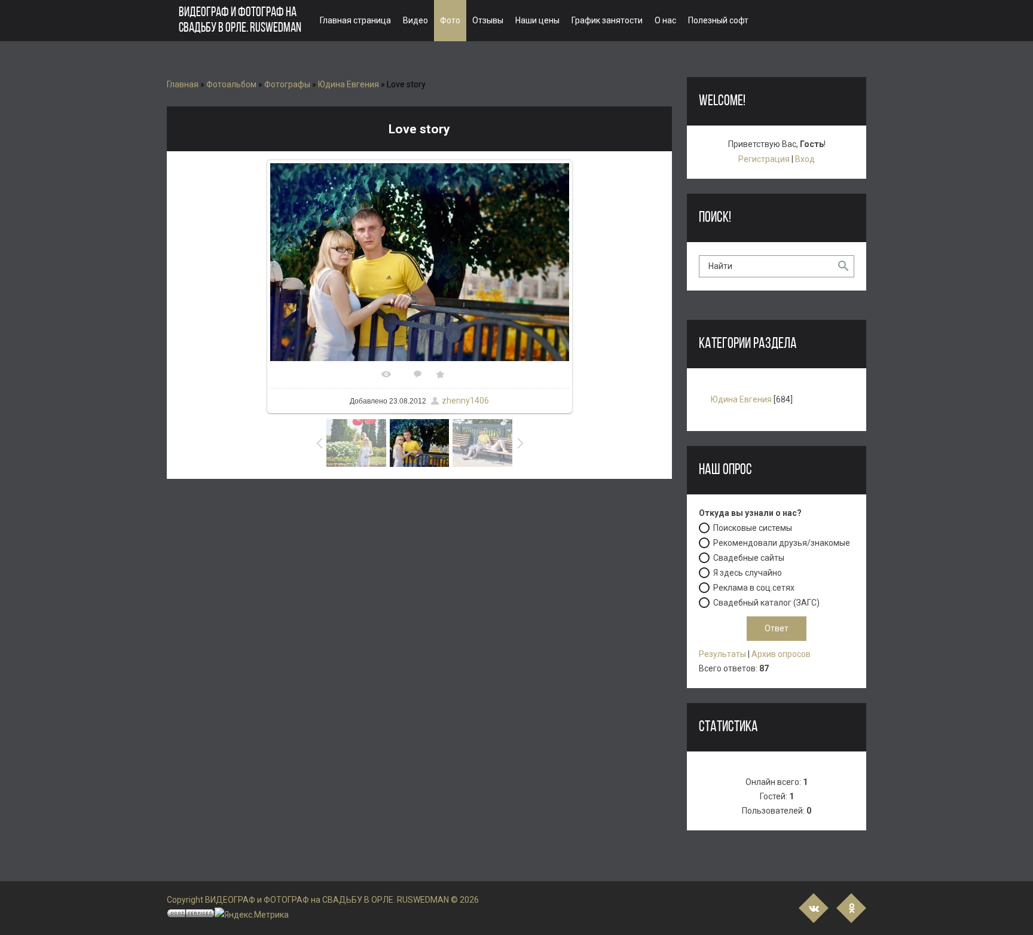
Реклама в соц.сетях (753, 587)
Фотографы (287, 84)
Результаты (722, 654)
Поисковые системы (752, 528)
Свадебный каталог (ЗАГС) (766, 602)
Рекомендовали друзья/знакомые (781, 543)
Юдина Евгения (348, 84)
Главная (182, 84)
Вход (805, 159)
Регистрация (764, 159)
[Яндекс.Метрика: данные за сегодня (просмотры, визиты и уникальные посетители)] (252, 915)
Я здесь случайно (747, 573)
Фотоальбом (231, 84)
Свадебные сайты (748, 558)
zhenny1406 (465, 400)
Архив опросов (781, 654)
